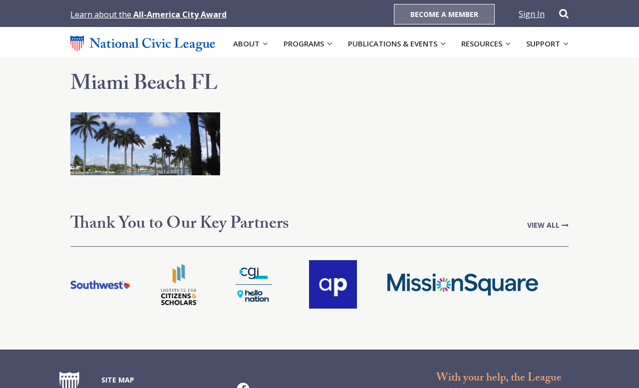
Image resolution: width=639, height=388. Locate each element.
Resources (481, 43)
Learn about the (148, 14)
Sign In (532, 13)
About (246, 43)
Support (543, 43)
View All (544, 225)
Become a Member (444, 14)
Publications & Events (392, 43)
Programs (304, 43)
